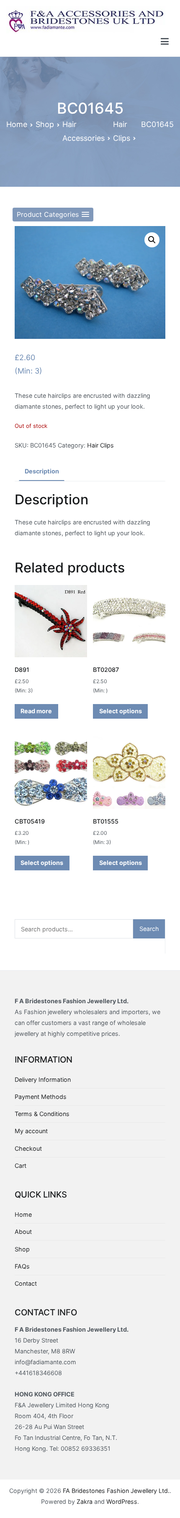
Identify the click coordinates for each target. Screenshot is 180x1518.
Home (16, 124)
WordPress (121, 1501)
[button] (53, 214)
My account (31, 1130)
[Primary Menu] (165, 41)
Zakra (85, 1501)
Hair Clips (100, 445)
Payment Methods (41, 1096)
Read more (36, 711)
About (23, 1231)
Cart (20, 1165)
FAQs (22, 1266)
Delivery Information (43, 1079)
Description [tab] (42, 471)
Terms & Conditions (42, 1113)
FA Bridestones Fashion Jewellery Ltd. (116, 1490)
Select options (120, 711)
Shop (45, 124)
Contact (26, 1283)
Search (149, 928)
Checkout (28, 1148)
